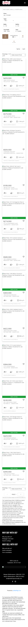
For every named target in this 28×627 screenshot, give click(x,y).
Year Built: (7, 31)
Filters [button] (14, 41)
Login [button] (23, 49)
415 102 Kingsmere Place (11, 224)
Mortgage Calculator (7, 538)
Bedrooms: (5, 26)
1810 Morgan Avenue (11, 438)
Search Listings (6, 540)
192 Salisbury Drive (12, 116)
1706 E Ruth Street (11, 474)
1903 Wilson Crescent (11, 295)
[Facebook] (13, 581)
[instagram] (15, 581)
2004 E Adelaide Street (11, 331)
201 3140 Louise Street (11, 402)
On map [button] (23, 36)
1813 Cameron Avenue (12, 259)
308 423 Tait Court (11, 188)
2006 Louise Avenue (11, 80)
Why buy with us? (7, 536)
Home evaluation (7, 550)
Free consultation (7, 552)
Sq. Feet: (18, 31)
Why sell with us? (7, 548)
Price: (7, 15)
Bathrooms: (17, 26)
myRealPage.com (17, 590)
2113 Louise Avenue (11, 367)
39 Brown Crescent (13, 152)
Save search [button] (5, 36)
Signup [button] (18, 49)
